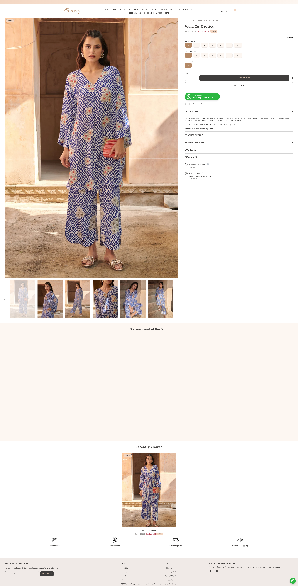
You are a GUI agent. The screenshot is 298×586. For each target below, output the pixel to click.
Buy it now (239, 85)
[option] (149, 2)
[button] (5, 299)
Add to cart (244, 78)
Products (200, 20)
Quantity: (188, 73)
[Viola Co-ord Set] (149, 490)
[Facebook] (210, 571)
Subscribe (47, 574)
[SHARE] (291, 78)
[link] (39, 431)
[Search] (222, 10)
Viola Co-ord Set (149, 530)
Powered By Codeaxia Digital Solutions (162, 584)
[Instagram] (217, 571)
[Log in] (227, 11)
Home (192, 20)
